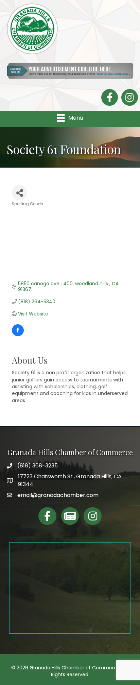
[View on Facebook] (18, 334)
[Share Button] (19, 192)
